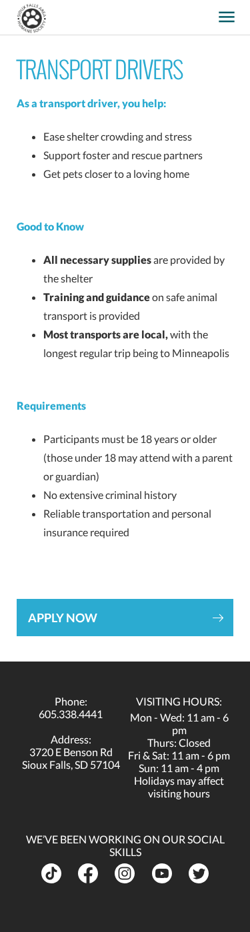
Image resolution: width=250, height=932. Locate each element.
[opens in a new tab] (206, 12)
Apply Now (62, 617)
